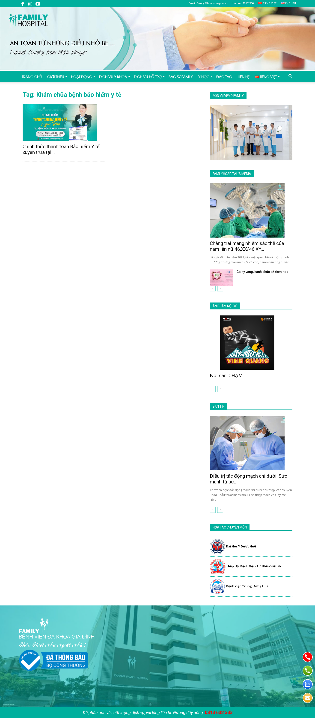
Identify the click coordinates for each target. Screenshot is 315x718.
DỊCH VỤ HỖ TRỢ (148, 76)
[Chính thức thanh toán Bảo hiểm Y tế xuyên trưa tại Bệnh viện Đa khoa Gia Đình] (64, 122)
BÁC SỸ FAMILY (181, 76)
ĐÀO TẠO (224, 76)
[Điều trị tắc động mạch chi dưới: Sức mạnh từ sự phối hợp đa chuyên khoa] (251, 443)
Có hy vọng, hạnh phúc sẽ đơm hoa (262, 272)
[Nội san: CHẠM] (251, 342)
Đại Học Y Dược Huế (241, 546)
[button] (290, 76)
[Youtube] (37, 3)
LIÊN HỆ (244, 76)
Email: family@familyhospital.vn (208, 3)
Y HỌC (203, 76)
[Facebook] (22, 3)
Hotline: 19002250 (243, 3)
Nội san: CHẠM (226, 375)
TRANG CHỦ (32, 76)
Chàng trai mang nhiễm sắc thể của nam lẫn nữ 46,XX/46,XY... (247, 246)
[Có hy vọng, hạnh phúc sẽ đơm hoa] (221, 277)
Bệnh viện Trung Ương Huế (247, 586)
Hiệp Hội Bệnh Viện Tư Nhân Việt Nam (255, 566)
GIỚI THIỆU (55, 76)
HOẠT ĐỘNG (81, 76)
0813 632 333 (218, 712)
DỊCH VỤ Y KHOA (113, 76)
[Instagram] (30, 3)
